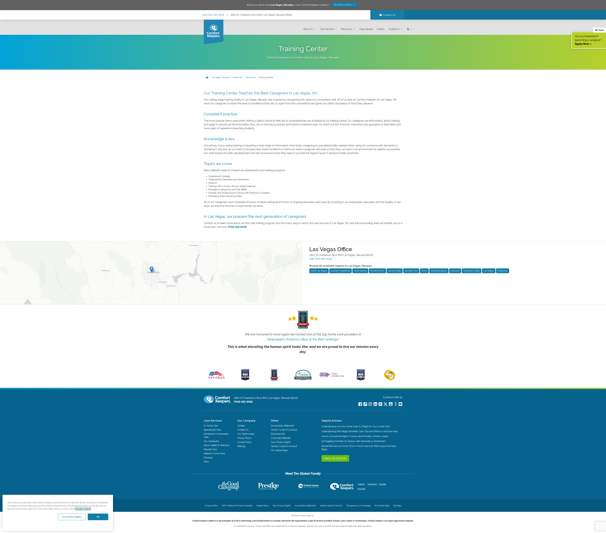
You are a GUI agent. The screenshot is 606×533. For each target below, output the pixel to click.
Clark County (360, 271)
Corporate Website (280, 438)
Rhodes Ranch (377, 271)
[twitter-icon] (385, 404)
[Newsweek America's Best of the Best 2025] (274, 379)
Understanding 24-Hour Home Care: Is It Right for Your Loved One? (355, 426)
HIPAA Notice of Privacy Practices (237, 505)
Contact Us (393, 29)
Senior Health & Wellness (217, 445)
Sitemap (241, 446)
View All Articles (335, 458)
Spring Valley (394, 271)
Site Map (397, 505)
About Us (308, 29)
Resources (346, 29)
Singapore (371, 484)
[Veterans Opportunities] (216, 379)
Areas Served (366, 29)
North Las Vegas (319, 271)
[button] (309, 29)
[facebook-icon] (360, 404)
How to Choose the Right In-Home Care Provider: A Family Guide (354, 436)
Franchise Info (278, 434)
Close (600, 30)
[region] (58, 513)
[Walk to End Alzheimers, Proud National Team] (332, 377)
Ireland (361, 484)
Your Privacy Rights (281, 442)
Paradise (455, 271)
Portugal (361, 488)
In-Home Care (211, 425)
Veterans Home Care (214, 453)
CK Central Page (279, 450)
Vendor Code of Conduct (284, 430)
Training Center (266, 77)
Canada (382, 484)
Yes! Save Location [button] (343, 4)
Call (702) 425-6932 (213, 14)
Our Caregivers (211, 441)
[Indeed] (395, 404)
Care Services (327, 29)
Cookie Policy (244, 442)
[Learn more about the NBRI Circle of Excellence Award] (389, 379)
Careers (380, 29)
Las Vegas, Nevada (220, 77)
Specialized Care (212, 430)
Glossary (208, 457)
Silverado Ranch (439, 271)
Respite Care (210, 449)
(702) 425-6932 (237, 226)
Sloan (424, 271)
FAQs (206, 461)
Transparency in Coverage (358, 505)
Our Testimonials (245, 434)
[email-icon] (365, 404)
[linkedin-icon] (375, 404)
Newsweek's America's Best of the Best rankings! (303, 339)
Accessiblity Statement (282, 425)
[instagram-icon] (370, 404)
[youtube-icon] (390, 404)
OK (98, 516)
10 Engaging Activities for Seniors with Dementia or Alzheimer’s (353, 441)
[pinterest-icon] (380, 404)
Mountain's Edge (471, 271)
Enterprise (503, 271)
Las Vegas (489, 271)
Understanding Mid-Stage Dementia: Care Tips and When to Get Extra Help (359, 431)
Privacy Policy (244, 438)
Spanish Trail (411, 271)
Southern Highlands (340, 271)
